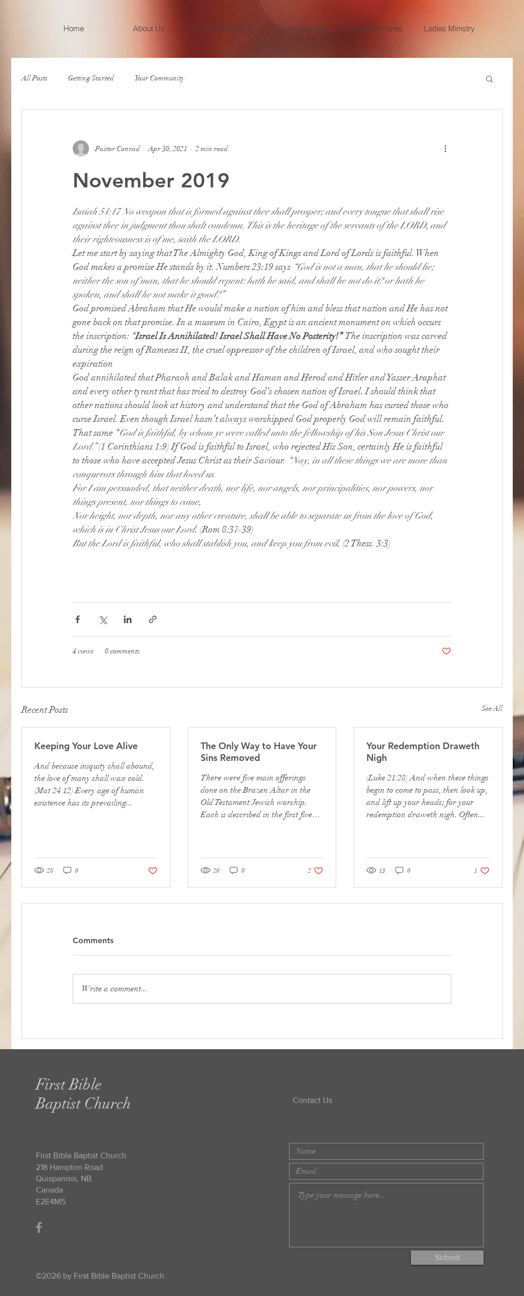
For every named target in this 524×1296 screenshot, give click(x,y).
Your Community (159, 78)
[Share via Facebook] (77, 619)
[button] (489, 78)
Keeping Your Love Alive (86, 746)
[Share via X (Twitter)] (102, 619)
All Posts (34, 78)
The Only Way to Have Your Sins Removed (259, 751)
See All (492, 708)
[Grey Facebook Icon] (39, 1227)
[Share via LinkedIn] (128, 619)
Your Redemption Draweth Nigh (422, 751)
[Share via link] (153, 619)
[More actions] (445, 148)
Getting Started (91, 78)
